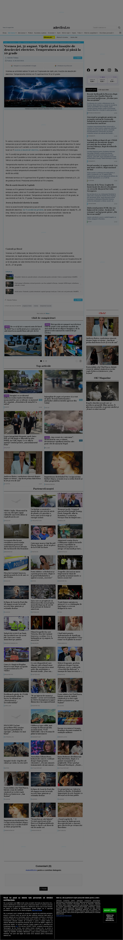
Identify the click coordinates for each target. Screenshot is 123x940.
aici (17, 926)
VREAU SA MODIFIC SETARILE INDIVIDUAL (110, 917)
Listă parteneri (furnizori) (63, 916)
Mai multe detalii (37, 910)
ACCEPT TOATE (110, 910)
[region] (61, 917)
